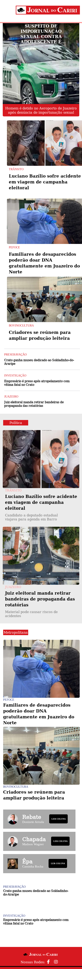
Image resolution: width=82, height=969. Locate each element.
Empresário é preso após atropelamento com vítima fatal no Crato (37, 382)
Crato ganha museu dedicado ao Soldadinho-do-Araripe (39, 361)
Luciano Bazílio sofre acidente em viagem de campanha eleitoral (45, 181)
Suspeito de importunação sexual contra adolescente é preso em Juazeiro (41, 33)
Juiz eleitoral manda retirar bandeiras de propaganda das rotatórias (34, 403)
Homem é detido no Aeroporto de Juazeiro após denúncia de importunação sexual (41, 110)
